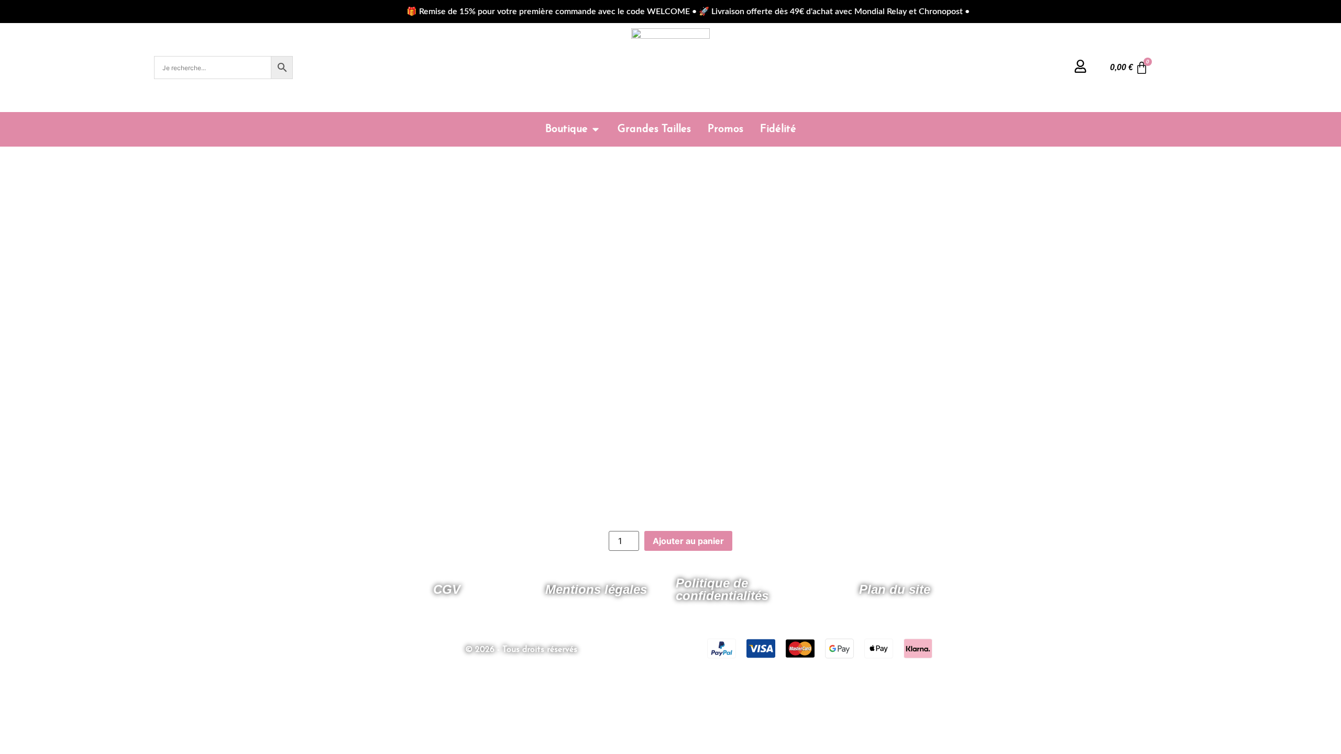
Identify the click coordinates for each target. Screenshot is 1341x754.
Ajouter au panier (688, 541)
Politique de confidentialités (722, 589)
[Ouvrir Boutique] (595, 129)
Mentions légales (596, 589)
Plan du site (894, 589)
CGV (446, 589)
